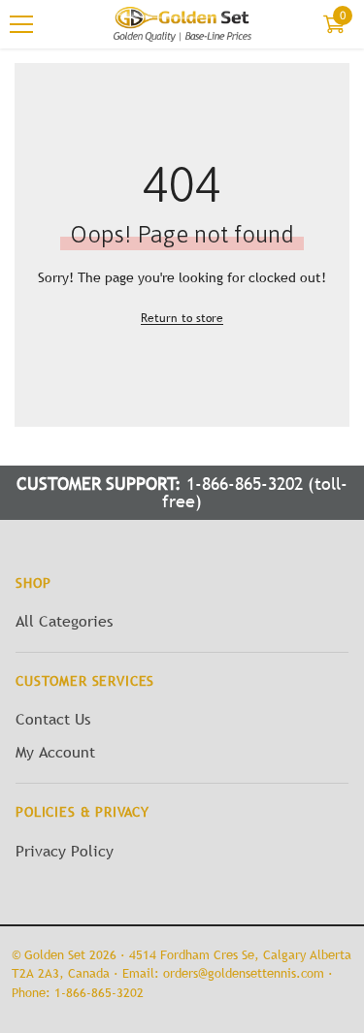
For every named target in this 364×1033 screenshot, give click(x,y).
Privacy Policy (65, 850)
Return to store (182, 318)
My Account (55, 751)
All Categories (64, 620)
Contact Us (53, 718)
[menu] (21, 24)
